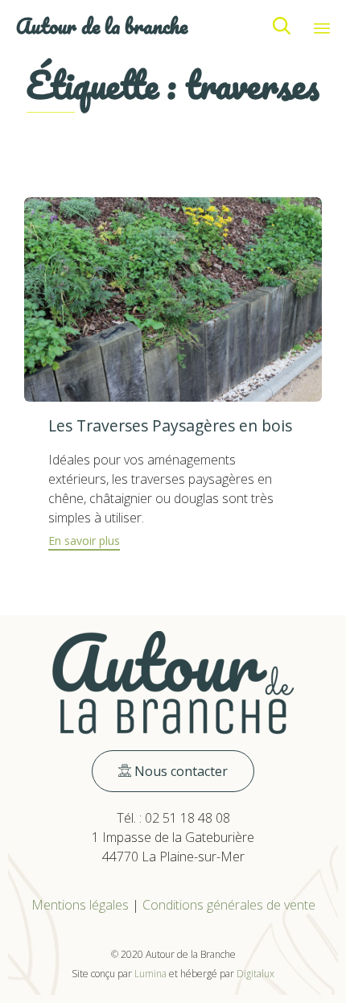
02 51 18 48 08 (187, 818)
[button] (84, 543)
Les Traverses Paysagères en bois (170, 425)
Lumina (150, 973)
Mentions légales (80, 905)
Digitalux (255, 973)
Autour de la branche (101, 26)
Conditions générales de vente (228, 905)
